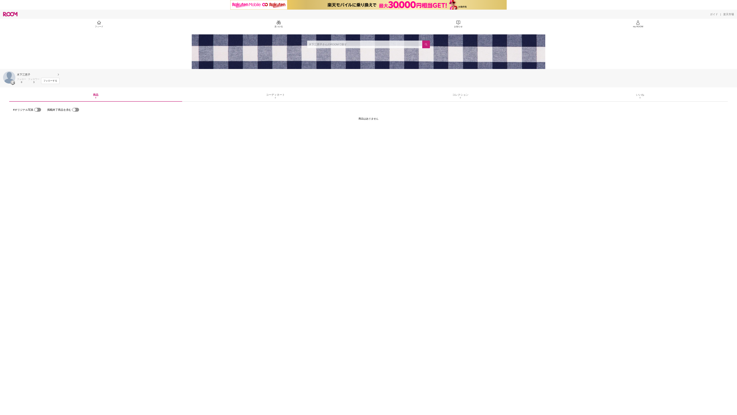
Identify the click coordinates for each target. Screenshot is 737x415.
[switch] (37, 110)
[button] (9, 77)
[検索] (426, 44)
